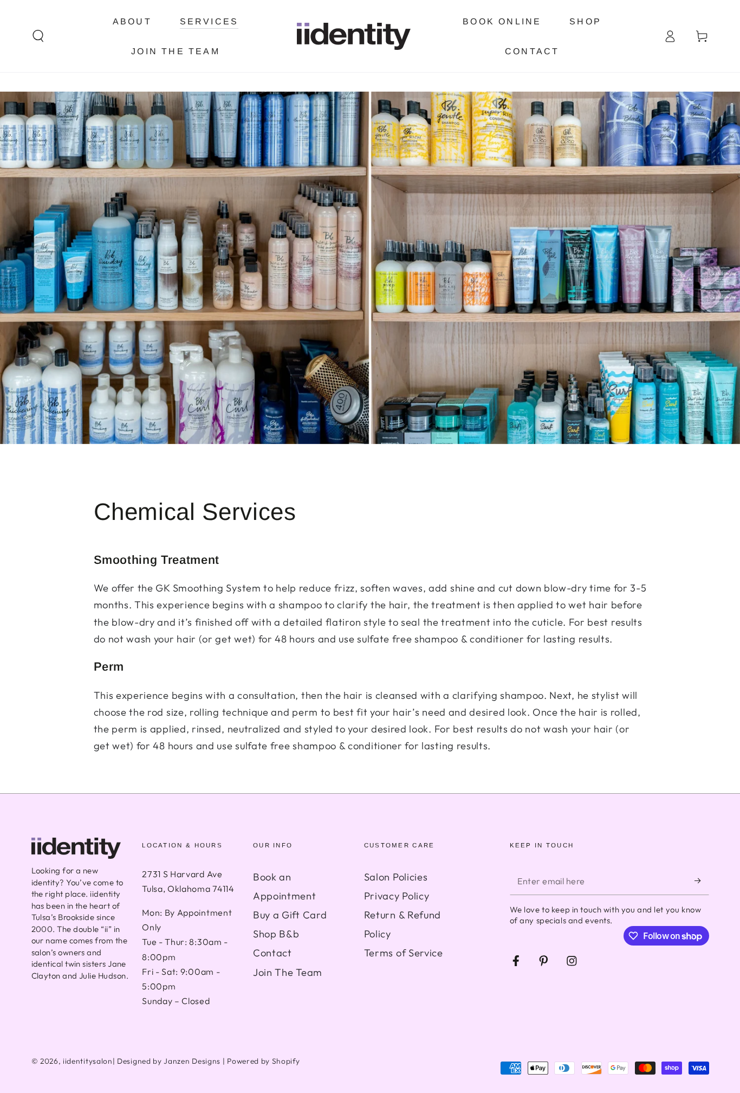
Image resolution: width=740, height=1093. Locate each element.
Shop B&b (276, 934)
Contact (272, 953)
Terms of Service (403, 953)
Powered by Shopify (263, 1061)
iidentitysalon (88, 1061)
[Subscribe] (701, 881)
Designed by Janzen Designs (168, 1061)
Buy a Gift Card (290, 915)
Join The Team (287, 972)
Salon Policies (396, 877)
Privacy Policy (397, 896)
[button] (38, 36)
